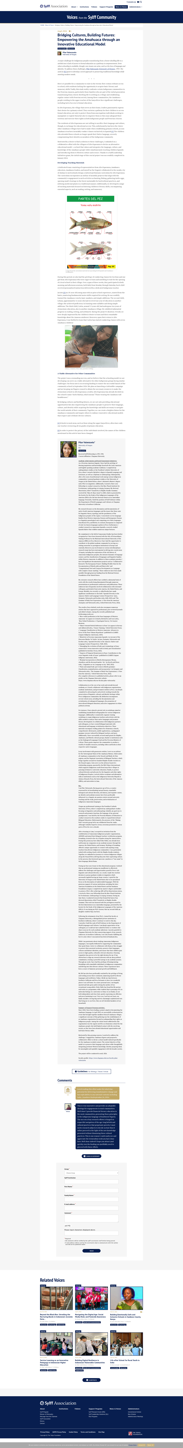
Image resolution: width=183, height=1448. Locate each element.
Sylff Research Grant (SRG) (97, 1412)
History (42, 1421)
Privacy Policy (45, 1432)
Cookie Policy (73, 1432)
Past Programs (93, 1416)
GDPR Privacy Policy (59, 1432)
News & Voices (49, 25)
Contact (42, 1423)
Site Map (101, 1432)
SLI (65, 71)
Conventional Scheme (134, 1412)
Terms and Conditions (88, 1432)
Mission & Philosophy (46, 1414)
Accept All (142, 1445)
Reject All (150, 1445)
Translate (130, 2)
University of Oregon (107, 69)
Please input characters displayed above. (79, 1230)
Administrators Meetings (135, 1416)
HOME (42, 25)
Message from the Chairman (48, 1416)
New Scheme (132, 1414)
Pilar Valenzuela (92, 69)
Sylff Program (44, 1412)
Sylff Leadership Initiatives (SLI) (98, 1414)
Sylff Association (45, 1419)
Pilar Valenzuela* (87, 442)
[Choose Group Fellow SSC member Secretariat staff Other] (91, 1173)
